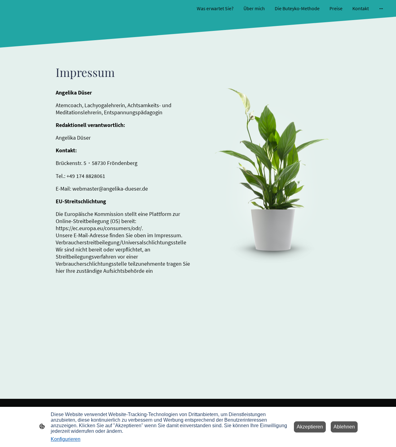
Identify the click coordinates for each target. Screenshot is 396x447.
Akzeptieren (310, 426)
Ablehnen (344, 426)
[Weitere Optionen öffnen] (381, 8)
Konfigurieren (65, 439)
